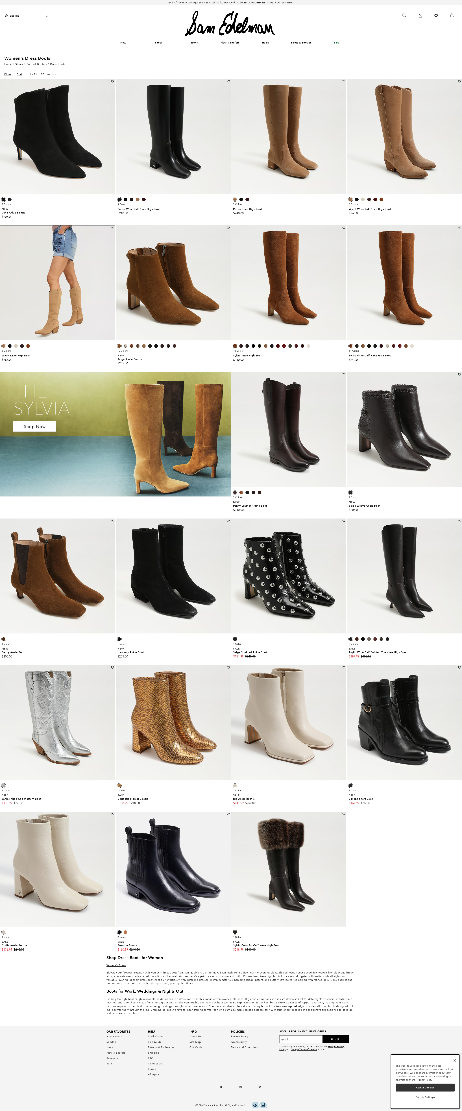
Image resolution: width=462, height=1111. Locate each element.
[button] (164, 43)
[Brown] (350, 492)
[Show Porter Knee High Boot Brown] (235, 199)
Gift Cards (195, 1047)
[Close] (455, 1060)
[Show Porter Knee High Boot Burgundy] (247, 199)
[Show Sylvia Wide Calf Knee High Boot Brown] (350, 346)
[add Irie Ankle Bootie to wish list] (343, 667)
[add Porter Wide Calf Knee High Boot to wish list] (228, 81)
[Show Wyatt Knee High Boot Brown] (3, 346)
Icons (194, 42)
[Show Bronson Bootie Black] (119, 932)
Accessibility (239, 1042)
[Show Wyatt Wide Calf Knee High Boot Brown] (350, 199)
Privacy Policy (239, 1036)
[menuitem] (123, 43)
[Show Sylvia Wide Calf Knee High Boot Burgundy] (381, 346)
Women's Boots (116, 965)
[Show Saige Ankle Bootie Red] (174, 346)
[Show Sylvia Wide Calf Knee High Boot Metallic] (406, 346)
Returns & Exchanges (161, 1047)
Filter (7, 74)
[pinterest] (260, 1088)
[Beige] (235, 785)
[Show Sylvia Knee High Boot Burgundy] (241, 346)
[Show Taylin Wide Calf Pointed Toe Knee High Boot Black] (363, 639)
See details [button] (288, 2)
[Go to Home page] (230, 23)
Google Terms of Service (304, 1049)
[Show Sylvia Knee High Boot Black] (253, 346)
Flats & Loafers (230, 42)
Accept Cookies (425, 1087)
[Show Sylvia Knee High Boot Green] (290, 346)
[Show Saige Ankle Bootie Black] (150, 346)
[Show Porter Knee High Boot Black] (241, 199)
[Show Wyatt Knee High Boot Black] (10, 346)
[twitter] (221, 1088)
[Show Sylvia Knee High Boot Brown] (235, 346)
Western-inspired (286, 1006)
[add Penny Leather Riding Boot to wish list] (343, 374)
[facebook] (202, 1088)
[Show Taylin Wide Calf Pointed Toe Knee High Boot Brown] (350, 639)
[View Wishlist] (436, 16)
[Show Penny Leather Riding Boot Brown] (235, 492)
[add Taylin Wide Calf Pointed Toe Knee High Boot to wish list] (459, 521)
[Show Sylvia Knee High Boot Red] (278, 346)
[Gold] (119, 785)
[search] (404, 17)
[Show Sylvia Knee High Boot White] (308, 346)
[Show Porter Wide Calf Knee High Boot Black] (119, 199)
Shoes (159, 42)
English (14, 15)
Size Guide (155, 1042)
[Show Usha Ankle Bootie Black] (3, 199)
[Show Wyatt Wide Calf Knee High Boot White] (363, 199)
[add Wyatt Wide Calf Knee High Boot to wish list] (459, 81)
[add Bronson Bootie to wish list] (228, 814)
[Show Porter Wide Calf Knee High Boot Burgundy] (144, 199)
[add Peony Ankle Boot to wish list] (112, 521)
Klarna (152, 1069)
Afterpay (153, 1074)
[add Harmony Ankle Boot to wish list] (228, 521)
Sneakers (112, 1058)
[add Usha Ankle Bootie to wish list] (112, 81)
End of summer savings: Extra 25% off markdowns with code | (224, 2)
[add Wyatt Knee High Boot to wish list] (112, 227)
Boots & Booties (301, 42)
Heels (265, 42)
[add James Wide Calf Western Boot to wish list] (112, 667)
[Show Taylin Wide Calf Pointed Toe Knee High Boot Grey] (369, 639)
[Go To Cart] (452, 15)
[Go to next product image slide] (112, 136)
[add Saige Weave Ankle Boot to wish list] (459, 374)
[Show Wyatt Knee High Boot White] (16, 346)
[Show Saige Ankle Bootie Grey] (125, 346)
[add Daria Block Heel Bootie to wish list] (228, 667)
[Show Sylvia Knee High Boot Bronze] (259, 346)
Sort (19, 74)
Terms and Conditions (245, 1047)
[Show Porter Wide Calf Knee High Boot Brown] (131, 199)
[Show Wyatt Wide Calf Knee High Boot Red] (375, 199)
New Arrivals (114, 1036)
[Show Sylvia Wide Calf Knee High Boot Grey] (387, 346)
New (123, 42)
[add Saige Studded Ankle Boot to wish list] (343, 521)
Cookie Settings (425, 1097)
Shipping (153, 1052)
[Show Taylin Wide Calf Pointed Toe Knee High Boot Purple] (375, 639)
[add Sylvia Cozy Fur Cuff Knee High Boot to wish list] (343, 814)
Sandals (111, 1042)
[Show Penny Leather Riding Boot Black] (247, 492)
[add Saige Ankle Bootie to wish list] (228, 227)
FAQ (151, 1058)
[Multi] (235, 932)
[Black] (119, 639)
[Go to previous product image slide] (2, 136)
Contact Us (155, 1063)
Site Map (195, 1042)
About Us (195, 1036)
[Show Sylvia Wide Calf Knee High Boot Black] (375, 346)
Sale (336, 42)
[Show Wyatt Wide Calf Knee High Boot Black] (357, 199)
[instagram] (241, 1088)
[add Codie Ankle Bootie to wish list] (112, 814)
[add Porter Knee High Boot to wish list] (343, 81)
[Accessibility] (259, 1105)
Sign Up (335, 1039)
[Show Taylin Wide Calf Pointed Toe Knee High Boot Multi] (381, 639)
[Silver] (3, 785)
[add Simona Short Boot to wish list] (459, 667)
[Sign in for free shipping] (420, 16)
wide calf (314, 1006)
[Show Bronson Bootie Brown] (125, 932)
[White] (3, 932)
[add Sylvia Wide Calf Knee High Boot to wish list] (459, 227)
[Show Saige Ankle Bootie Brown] (119, 346)
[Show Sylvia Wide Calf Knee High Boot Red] (400, 346)
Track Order (155, 1036)
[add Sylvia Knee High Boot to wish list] (343, 227)
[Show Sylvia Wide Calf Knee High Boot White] (412, 346)
